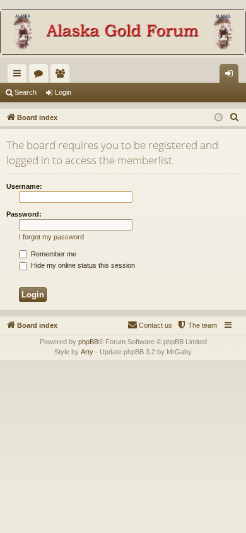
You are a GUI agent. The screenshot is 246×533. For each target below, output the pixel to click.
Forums (41, 76)
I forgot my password (51, 237)
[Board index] (123, 33)
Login (63, 92)
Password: (24, 214)
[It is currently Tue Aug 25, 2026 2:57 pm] (218, 118)
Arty (87, 352)
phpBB (88, 341)
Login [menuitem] (231, 76)
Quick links (19, 76)
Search (26, 92)
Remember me (52, 254)
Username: (24, 186)
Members (62, 76)
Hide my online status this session (82, 265)
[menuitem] (234, 117)
